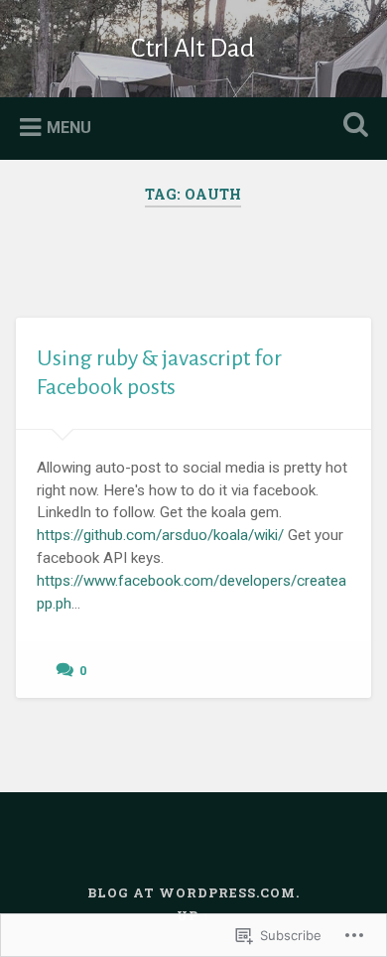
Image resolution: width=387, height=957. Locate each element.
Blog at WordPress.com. (193, 892)
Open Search (352, 126)
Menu (69, 127)
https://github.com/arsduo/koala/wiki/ (160, 535)
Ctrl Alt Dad (193, 49)
